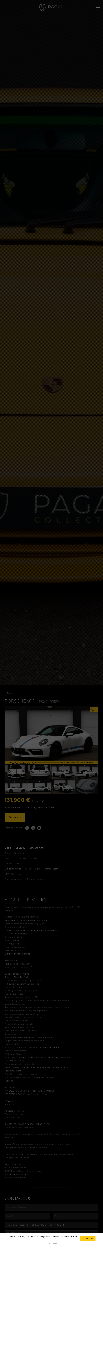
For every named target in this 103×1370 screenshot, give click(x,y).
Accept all (87, 1238)
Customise (52, 1243)
